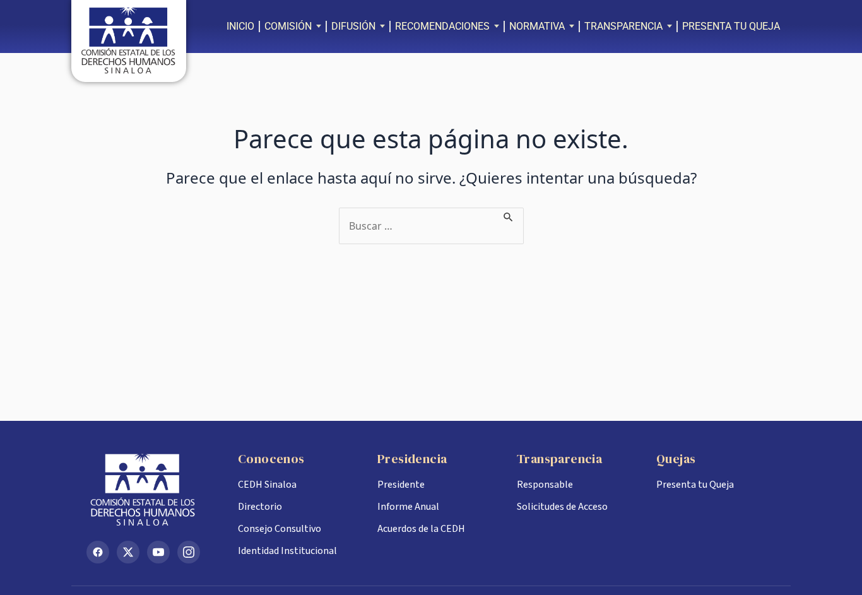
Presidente (401, 485)
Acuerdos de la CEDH (421, 529)
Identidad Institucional (287, 551)
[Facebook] (97, 552)
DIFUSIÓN (353, 26)
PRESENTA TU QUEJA (731, 26)
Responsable (545, 485)
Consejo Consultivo (279, 529)
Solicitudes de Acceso (562, 507)
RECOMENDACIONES (442, 26)
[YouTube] (158, 552)
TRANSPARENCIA (623, 26)
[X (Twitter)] (128, 552)
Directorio (260, 507)
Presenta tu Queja (695, 485)
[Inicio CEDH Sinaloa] (152, 489)
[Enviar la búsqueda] (509, 215)
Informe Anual (408, 507)
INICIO (240, 26)
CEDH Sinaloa (267, 485)
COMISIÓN (288, 26)
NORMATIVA (537, 26)
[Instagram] (188, 552)
